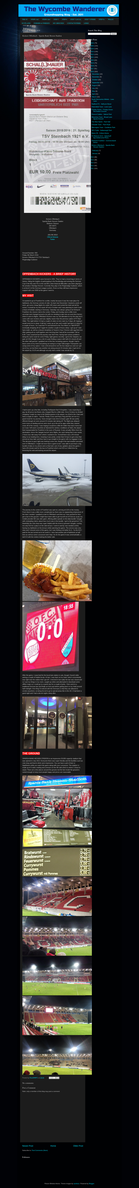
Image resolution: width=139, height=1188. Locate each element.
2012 (92, 165)
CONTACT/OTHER (74, 23)
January (95, 153)
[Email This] (50, 1078)
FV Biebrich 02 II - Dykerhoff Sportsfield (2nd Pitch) (101, 137)
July (93, 88)
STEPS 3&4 (46, 19)
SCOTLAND (26, 23)
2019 (92, 63)
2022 (92, 54)
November (96, 77)
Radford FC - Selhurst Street (101, 104)
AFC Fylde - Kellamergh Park (102, 130)
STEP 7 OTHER (90, 19)
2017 (92, 68)
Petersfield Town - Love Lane (102, 107)
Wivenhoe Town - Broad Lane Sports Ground (102, 118)
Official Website (52, 237)
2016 (92, 71)
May (93, 91)
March (94, 97)
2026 (92, 43)
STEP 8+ (102, 19)
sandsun (76, 1183)
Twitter (52, 239)
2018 (92, 66)
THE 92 (24, 19)
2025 (92, 46)
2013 (92, 163)
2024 (92, 48)
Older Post (78, 1146)
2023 (92, 51)
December (96, 74)
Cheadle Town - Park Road (101, 124)
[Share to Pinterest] (58, 1078)
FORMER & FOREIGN (42, 23)
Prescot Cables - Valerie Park (102, 114)
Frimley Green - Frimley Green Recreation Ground (102, 110)
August (94, 85)
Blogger (91, 1183)
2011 (92, 168)
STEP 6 (64, 19)
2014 (92, 160)
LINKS (86, 23)
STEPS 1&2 (35, 19)
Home (53, 1146)
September (96, 82)
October (95, 80)
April (94, 94)
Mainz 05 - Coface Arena (100, 133)
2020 (92, 60)
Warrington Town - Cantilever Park (103, 127)
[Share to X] (54, 1078)
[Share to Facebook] (56, 1078)
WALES (110, 19)
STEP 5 (56, 19)
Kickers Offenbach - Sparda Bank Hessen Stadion (103, 146)
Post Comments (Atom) (40, 1150)
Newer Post (27, 1146)
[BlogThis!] (52, 1078)
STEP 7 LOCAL (75, 19)
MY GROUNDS (58, 23)
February (95, 150)
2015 (92, 157)
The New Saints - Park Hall (101, 122)
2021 (92, 57)
